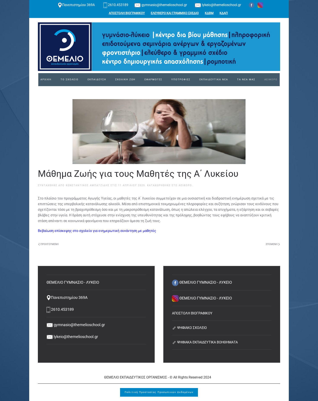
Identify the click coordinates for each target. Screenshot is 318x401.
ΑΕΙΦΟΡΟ (271, 79)
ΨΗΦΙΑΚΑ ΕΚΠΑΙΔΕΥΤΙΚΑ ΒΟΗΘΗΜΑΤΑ (207, 342)
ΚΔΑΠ (224, 13)
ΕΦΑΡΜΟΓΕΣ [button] (153, 79)
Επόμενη (272, 244)
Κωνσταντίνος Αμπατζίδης (87, 185)
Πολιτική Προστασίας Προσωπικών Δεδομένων (159, 392)
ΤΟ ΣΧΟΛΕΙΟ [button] (70, 79)
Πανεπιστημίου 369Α (79, 5)
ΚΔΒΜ (209, 13)
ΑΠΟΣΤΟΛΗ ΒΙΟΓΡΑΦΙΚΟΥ (127, 13)
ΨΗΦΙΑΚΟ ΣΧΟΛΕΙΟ (191, 328)
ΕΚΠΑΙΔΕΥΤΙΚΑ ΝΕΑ (213, 79)
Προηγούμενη (49, 244)
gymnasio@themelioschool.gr (164, 5)
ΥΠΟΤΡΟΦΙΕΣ (180, 79)
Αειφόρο (185, 185)
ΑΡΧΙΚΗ (45, 79)
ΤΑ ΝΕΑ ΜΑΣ (246, 79)
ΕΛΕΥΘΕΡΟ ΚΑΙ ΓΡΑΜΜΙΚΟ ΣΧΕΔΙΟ (175, 13)
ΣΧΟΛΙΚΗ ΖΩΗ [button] (125, 79)
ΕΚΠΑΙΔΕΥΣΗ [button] (97, 79)
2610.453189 (118, 5)
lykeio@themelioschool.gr (221, 5)
